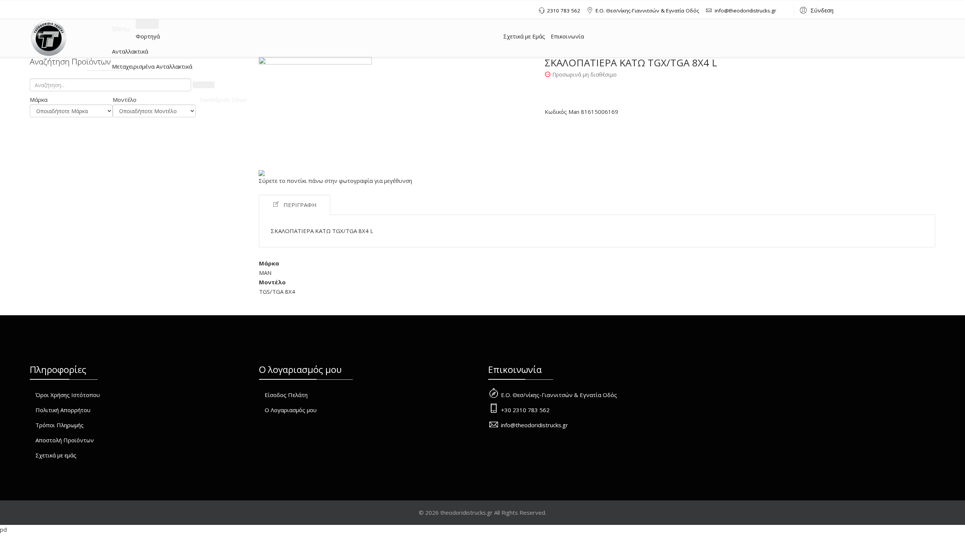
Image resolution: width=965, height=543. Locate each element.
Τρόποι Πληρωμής (59, 425)
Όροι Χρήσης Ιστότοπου (67, 395)
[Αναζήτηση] (203, 84)
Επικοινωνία (567, 36)
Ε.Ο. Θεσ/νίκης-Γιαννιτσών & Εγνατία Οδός (647, 10)
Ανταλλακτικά (130, 51)
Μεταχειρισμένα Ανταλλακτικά (152, 66)
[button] (815, 10)
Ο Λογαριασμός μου (291, 410)
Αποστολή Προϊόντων (64, 440)
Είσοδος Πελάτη (286, 395)
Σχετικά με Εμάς (524, 36)
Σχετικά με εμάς (56, 455)
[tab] (71, 99)
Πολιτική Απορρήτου (62, 410)
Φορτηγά (148, 36)
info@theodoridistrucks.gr (745, 10)
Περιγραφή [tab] (300, 205)
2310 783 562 (563, 10)
